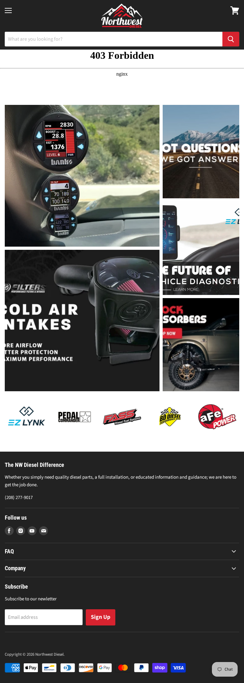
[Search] (230, 39)
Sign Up (100, 617)
